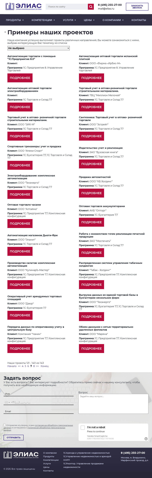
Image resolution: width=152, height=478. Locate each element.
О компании (112, 20)
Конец (45, 366)
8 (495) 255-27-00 (110, 5)
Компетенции (42, 20)
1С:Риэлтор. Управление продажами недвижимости (83, 465)
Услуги (68, 20)
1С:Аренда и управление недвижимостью (86, 453)
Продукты (13, 20)
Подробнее (20, 78)
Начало (11, 366)
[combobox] (7, 402)
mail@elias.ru (106, 8)
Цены (88, 20)
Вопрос (83, 392)
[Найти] (91, 7)
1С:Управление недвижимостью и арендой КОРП (87, 458)
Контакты (139, 20)
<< (19, 366)
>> (37, 366)
